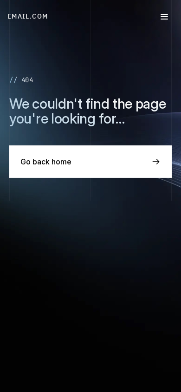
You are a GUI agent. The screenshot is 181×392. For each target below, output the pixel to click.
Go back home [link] (45, 161)
